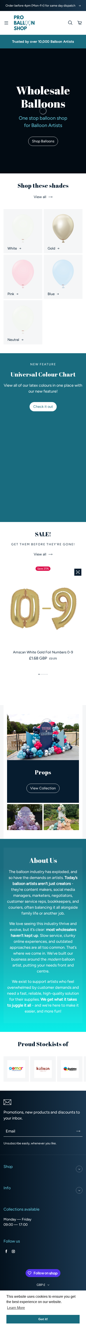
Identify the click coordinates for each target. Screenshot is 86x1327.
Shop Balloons (43, 141)
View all (40, 197)
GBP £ (41, 1285)
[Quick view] (77, 572)
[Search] (70, 23)
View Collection (43, 788)
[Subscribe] (78, 1131)
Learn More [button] (16, 1308)
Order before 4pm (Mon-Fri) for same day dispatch (40, 5)
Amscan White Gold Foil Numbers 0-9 (43, 652)
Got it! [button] (43, 1319)
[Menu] (6, 23)
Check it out (43, 406)
